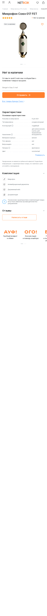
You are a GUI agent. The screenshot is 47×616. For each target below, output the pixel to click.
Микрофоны (34, 9)
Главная (5, 9)
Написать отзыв (19, 217)
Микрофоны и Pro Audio (19, 9)
